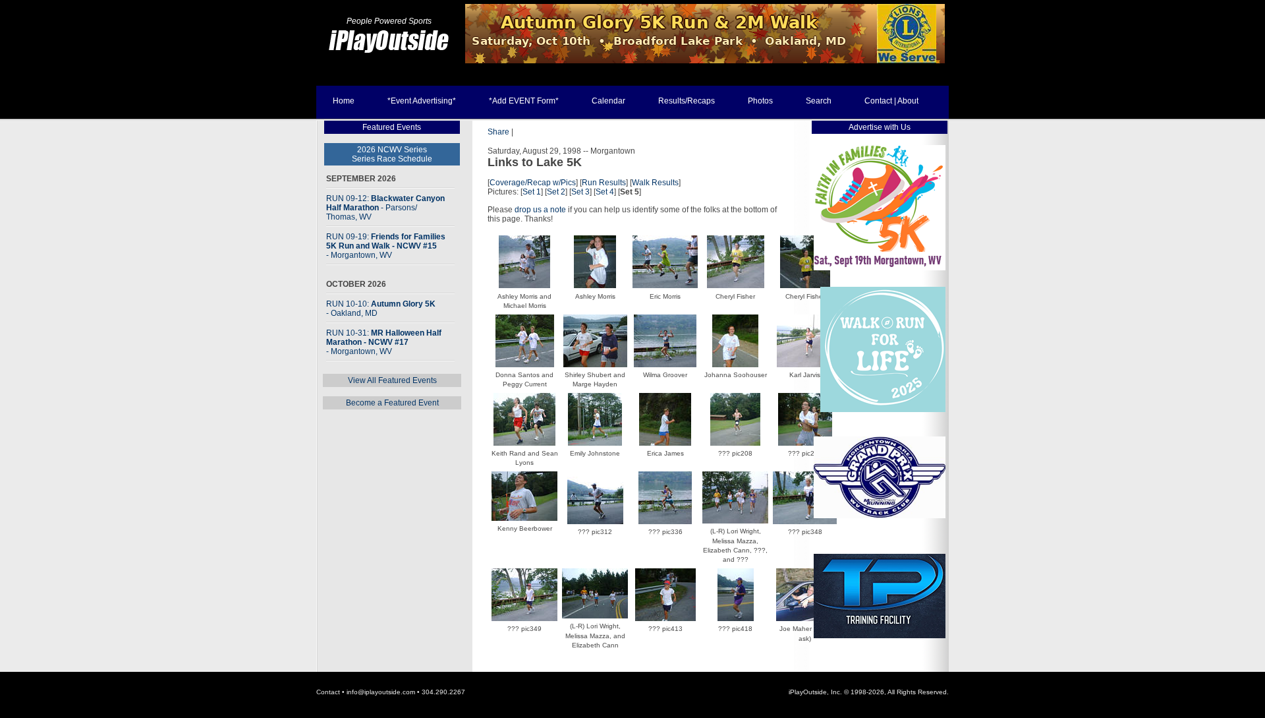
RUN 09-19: (385, 246)
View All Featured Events (392, 380)
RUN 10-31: (383, 342)
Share (498, 131)
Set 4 (605, 191)
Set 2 (556, 191)
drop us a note (540, 209)
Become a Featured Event (392, 402)
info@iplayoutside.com (381, 692)
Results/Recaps (686, 100)
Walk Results (655, 182)
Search (818, 100)
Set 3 (580, 191)
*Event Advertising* (421, 100)
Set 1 (531, 191)
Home (343, 100)
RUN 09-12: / (385, 208)
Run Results (604, 182)
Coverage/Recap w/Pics (533, 182)
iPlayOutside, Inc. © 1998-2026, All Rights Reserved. (869, 692)
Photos (760, 100)
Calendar (608, 100)
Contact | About (891, 100)
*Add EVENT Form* (524, 100)
